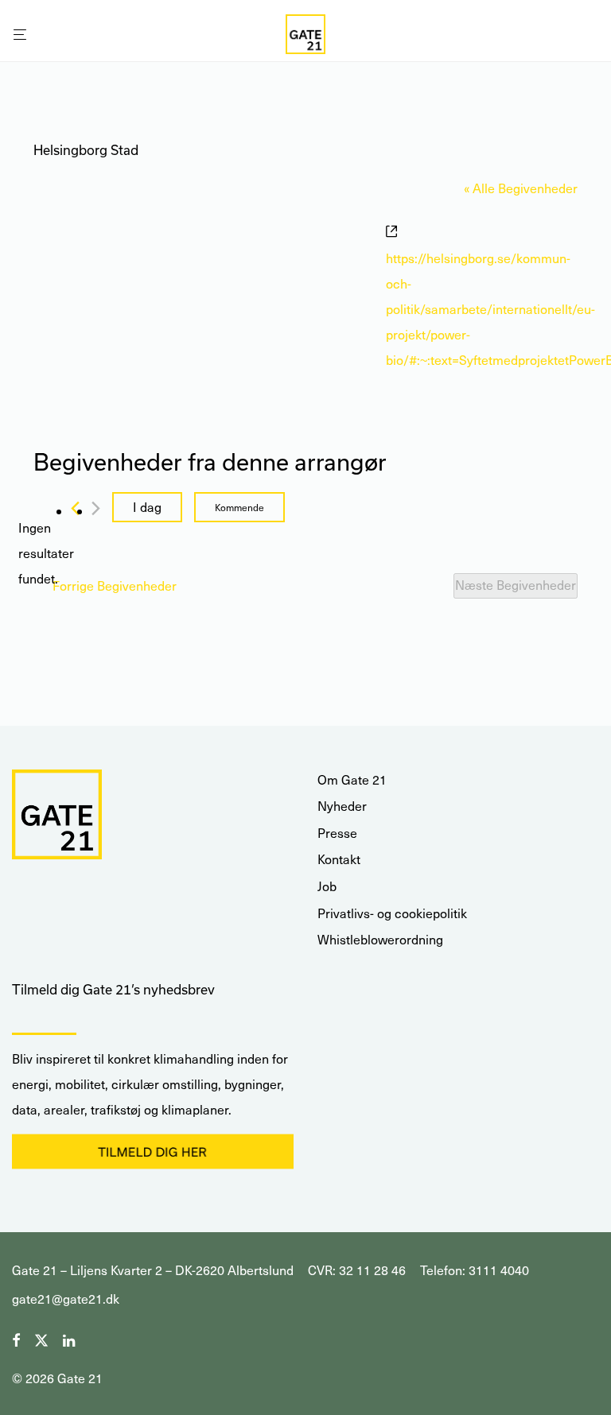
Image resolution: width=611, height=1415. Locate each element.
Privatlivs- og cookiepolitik (392, 913)
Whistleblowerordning (380, 939)
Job (327, 886)
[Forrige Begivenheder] (75, 508)
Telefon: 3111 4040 (474, 1270)
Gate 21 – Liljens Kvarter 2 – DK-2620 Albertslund (153, 1270)
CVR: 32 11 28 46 (357, 1270)
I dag (147, 506)
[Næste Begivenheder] (95, 508)
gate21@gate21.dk (65, 1298)
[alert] (46, 553)
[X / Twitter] (41, 1338)
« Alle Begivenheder (521, 188)
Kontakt (338, 859)
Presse (337, 832)
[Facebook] (16, 1338)
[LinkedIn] (70, 1338)
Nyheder (342, 805)
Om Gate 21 (352, 779)
